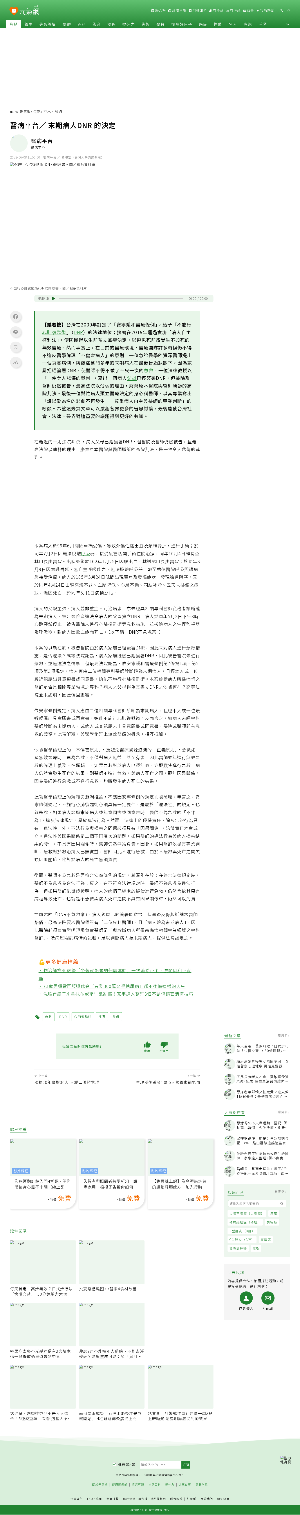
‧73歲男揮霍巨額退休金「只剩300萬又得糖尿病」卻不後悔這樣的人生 (112, 986)
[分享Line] (15, 331)
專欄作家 (201, 1484)
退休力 (128, 24)
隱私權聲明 (158, 1499)
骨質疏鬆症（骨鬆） (245, 1222)
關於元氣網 (100, 1484)
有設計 (218, 10)
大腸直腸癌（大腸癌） (246, 1213)
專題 (248, 24)
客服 (99, 1499)
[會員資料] (281, 10)
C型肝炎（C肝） (242, 1239)
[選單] (288, 10)
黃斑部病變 (238, 1248)
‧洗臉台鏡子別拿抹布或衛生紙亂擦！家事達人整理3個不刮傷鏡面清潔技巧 (116, 994)
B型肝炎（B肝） (242, 1231)
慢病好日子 (181, 24)
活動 (262, 24)
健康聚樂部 (119, 1484)
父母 (132, 378)
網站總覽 (223, 1499)
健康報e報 (126, 1464)
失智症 (272, 1222)
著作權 (143, 1499)
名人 (233, 24)
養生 (28, 24)
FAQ (90, 1499)
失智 (145, 24)
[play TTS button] (54, 298)
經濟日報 (178, 10)
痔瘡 (273, 1213)
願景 (250, 10)
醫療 (67, 24)
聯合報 (160, 10)
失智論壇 (47, 24)
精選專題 (138, 1484)
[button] (287, 24)
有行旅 (234, 10)
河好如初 (199, 10)
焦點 (13, 24)
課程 (111, 24)
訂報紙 (191, 1499)
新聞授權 (113, 1499)
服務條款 (129, 1499)
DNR (78, 332)
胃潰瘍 (265, 1239)
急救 (149, 370)
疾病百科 (154, 1484)
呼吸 (85, 553)
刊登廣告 (76, 1499)
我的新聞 (266, 10)
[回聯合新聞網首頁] (13, 11)
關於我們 (207, 1499)
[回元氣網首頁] (29, 10)
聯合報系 (176, 1499)
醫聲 (160, 24)
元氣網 (25, 111)
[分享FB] (15, 316)
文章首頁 (185, 1484)
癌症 (203, 24)
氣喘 (256, 1248)
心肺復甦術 (54, 332)
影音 (96, 24)
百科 (82, 24)
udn (13, 111)
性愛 (218, 24)
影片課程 (20, 1170)
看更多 (283, 1035)
